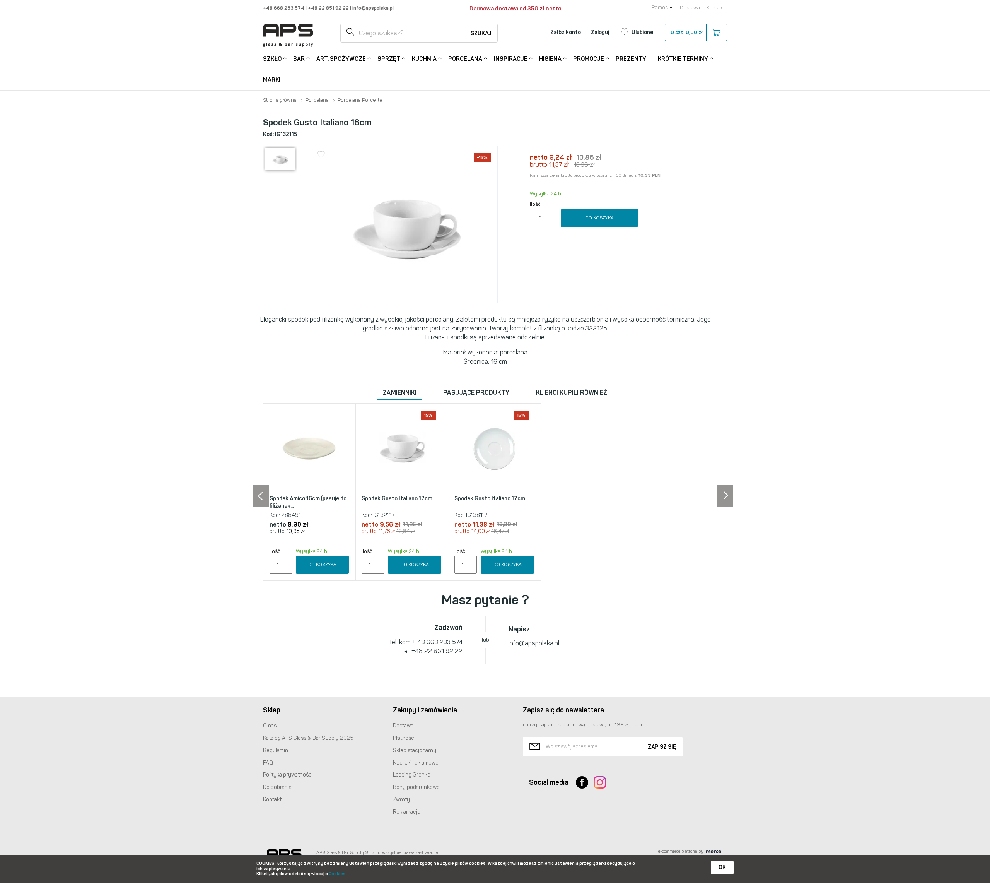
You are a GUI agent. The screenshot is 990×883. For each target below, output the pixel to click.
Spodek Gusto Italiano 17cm (397, 498)
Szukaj (481, 33)
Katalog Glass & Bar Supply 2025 (308, 738)
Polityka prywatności (288, 775)
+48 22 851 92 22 (329, 8)
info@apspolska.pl (372, 8)
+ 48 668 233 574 (437, 642)
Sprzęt (388, 58)
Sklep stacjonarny (414, 750)
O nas (270, 725)
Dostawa (690, 7)
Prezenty (631, 58)
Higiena (550, 58)
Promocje (588, 58)
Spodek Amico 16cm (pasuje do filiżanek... (308, 502)
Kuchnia (424, 58)
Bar (299, 58)
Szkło (272, 58)
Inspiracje (510, 58)
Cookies (337, 873)
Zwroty (401, 799)
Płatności (404, 738)
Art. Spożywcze (341, 58)
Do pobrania (277, 787)
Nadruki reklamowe (416, 763)
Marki (271, 79)
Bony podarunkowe (416, 787)
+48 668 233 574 (284, 8)
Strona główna (280, 100)
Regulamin (275, 750)
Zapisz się (662, 747)
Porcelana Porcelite (360, 100)
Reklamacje (406, 812)
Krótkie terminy (683, 58)
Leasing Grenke (411, 775)
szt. (687, 32)
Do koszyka (599, 218)
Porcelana (465, 58)
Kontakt (715, 7)
